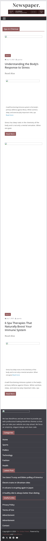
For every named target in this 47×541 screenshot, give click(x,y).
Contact (6, 525)
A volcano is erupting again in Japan (18, 487)
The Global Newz (22, 531)
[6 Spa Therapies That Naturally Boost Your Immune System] (23, 81)
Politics (6, 450)
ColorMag (6, 534)
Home (5, 439)
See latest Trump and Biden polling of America (23, 477)
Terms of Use (8, 510)
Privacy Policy (8, 505)
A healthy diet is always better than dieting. (21, 493)
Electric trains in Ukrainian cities (16, 482)
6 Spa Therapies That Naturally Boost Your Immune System (18, 326)
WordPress (18, 534)
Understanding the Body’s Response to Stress (21, 65)
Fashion (6, 460)
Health (8, 55)
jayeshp (19, 60)
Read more (9, 115)
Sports (5, 445)
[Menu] (4, 18)
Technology (8, 455)
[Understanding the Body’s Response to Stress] (23, 44)
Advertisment (8, 515)
